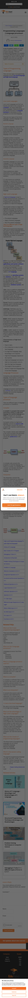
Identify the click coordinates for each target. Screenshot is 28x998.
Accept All (14, 988)
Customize (14, 991)
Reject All (14, 995)
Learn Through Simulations (14, 505)
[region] (14, 988)
